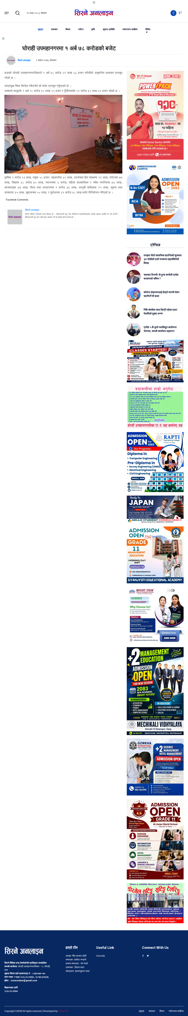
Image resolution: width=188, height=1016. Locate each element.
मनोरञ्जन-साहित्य (129, 29)
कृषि (93, 29)
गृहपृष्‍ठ (40, 29)
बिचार (68, 29)
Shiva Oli (63, 1011)
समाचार (54, 29)
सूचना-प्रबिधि (109, 29)
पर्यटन (80, 29)
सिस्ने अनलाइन (24, 60)
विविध (147, 29)
